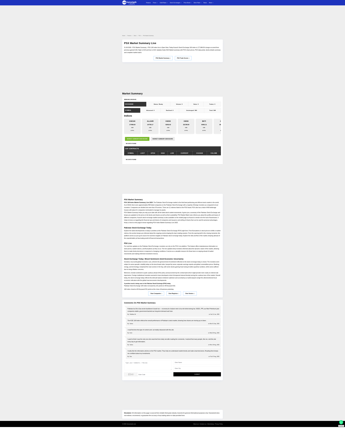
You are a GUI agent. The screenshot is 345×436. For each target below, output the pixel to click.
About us (195, 424)
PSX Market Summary (162, 58)
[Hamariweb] (129, 2)
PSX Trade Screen (182, 58)
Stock (135, 35)
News (205, 2)
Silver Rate (197, 2)
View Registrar (173, 293)
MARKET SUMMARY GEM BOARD (163, 139)
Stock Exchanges (175, 2)
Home (123, 35)
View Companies (155, 293)
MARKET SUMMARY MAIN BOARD (137, 139)
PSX (140, 35)
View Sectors (189, 293)
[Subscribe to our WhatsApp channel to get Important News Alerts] (341, 422)
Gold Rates (163, 2)
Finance (148, 2)
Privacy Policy (219, 424)
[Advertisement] (172, 77)
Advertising (210, 424)
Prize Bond (187, 2)
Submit (197, 374)
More (210, 2)
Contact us (203, 424)
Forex (154, 2)
